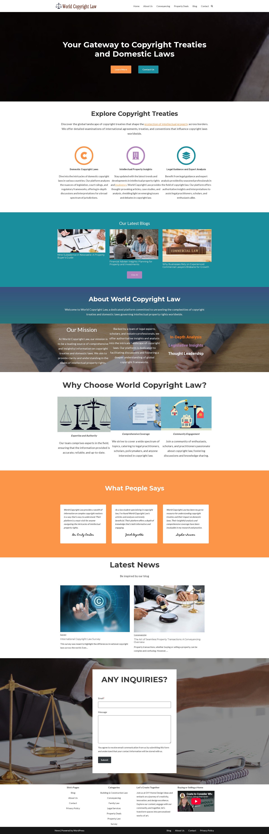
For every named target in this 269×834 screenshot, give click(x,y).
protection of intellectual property (166, 124)
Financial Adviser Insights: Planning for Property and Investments (131, 263)
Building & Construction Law (114, 792)
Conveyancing (163, 6)
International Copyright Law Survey (80, 639)
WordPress (78, 830)
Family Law (114, 803)
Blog (195, 6)
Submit (104, 760)
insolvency (121, 184)
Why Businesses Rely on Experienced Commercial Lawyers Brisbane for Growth (186, 265)
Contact (205, 6)
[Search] (212, 6)
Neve (57, 830)
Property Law (113, 818)
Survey (63, 634)
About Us (148, 6)
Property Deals (181, 6)
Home (136, 6)
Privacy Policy (73, 808)
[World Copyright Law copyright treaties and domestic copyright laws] (76, 6)
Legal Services (114, 808)
